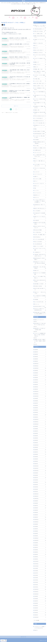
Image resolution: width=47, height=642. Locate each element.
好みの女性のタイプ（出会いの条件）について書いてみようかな (39, 324)
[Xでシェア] (2, 25)
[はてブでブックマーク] (4, 25)
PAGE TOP (24, 636)
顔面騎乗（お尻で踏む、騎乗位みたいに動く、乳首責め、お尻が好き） (39, 341)
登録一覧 (35, 630)
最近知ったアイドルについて (39, 319)
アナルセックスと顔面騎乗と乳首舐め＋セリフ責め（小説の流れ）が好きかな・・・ (39, 334)
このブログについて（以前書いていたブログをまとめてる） (39, 627)
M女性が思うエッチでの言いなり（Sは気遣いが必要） (39, 329)
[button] (45, 620)
